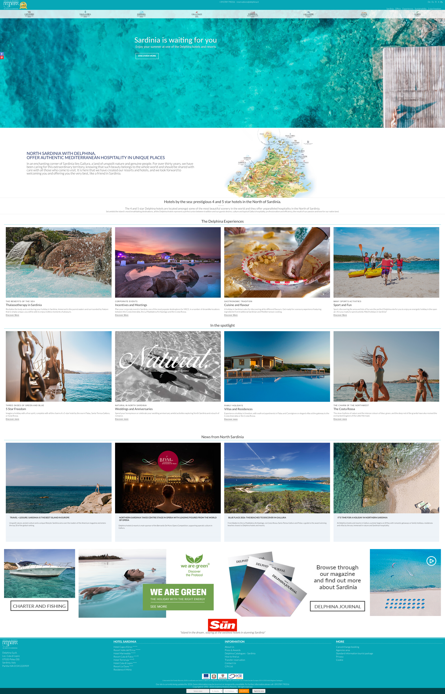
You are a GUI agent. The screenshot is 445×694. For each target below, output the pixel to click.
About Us (229, 646)
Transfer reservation (235, 659)
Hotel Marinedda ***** (125, 653)
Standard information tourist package (354, 653)
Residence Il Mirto (123, 669)
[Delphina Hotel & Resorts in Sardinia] (10, 647)
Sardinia (390, 8)
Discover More (12, 315)
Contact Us (230, 663)
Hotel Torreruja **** (124, 659)
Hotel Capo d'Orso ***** (125, 646)
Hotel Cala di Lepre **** (125, 663)
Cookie (339, 659)
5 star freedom (434, 8)
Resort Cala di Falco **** (126, 656)
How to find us (232, 656)
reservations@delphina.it (248, 2)
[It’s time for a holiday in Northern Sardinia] (386, 477)
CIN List (229, 666)
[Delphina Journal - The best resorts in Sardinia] (296, 582)
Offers (398, 8)
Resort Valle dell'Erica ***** (127, 650)
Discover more (12, 419)
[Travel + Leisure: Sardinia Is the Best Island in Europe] (59, 477)
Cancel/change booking (347, 646)
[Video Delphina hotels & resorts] (405, 582)
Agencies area (259, 691)
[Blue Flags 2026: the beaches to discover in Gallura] (277, 477)
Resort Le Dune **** (123, 666)
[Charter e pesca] (39, 582)
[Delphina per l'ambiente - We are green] (150, 583)
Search (244, 691)
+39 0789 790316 (227, 2)
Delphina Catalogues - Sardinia (240, 653)
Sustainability (421, 8)
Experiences (407, 8)
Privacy (339, 656)
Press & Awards (233, 650)
